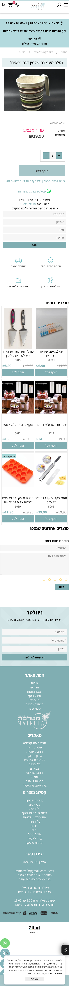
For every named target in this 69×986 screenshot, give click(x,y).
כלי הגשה (34, 821)
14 (40, 439)
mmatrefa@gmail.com (30, 871)
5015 (18, 360)
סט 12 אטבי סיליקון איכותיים (51, 353)
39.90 (42, 512)
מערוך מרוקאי (34, 756)
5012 (18, 433)
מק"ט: (62, 123)
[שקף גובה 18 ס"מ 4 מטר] (18, 412)
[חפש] (59, 5)
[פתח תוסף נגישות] (65, 950)
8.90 (8, 365)
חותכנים (35, 777)
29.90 (38, 136)
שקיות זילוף (34, 747)
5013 (51, 433)
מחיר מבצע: (33, 130)
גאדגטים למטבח (34, 760)
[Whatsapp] (5, 944)
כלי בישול (34, 764)
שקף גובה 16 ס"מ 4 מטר (51, 425)
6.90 (41, 365)
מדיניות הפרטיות (36, 973)
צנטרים (34, 768)
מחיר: (61, 130)
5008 (51, 506)
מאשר (34, 979)
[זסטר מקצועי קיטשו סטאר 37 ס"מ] (51, 485)
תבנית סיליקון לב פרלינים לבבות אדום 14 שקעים (17, 500)
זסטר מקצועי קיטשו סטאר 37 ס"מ (51, 500)
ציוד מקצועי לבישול (34, 817)
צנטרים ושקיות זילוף (34, 813)
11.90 (9, 512)
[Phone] (17, 5)
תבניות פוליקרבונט (34, 743)
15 (6, 439)
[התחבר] (3, 5)
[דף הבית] (34, 720)
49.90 (61, 134)
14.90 (63, 365)
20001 (51, 360)
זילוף (34, 830)
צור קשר (34, 687)
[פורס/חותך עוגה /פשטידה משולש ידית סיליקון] (18, 348)
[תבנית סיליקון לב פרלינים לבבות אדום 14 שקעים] (18, 485)
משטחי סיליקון (34, 800)
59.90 (62, 512)
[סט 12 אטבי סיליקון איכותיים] (51, 348)
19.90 (29, 365)
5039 (18, 506)
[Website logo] (38, 6)
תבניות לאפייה (34, 781)
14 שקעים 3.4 (8, 456)
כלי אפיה (34, 804)
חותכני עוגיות (34, 751)
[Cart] (10, 5)
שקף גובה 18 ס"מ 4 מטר (18, 425)
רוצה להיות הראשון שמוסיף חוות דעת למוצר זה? (35, 181)
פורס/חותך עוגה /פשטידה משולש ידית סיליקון (18, 353)
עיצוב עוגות (35, 834)
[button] (51, 372)
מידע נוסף (34, 696)
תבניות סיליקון (34, 842)
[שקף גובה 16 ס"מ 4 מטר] (51, 412)
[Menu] (65, 5)
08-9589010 (30, 862)
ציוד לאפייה (34, 838)
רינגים (34, 826)
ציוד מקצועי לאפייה (35, 785)
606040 (54, 123)
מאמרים (34, 700)
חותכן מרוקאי (34, 773)
